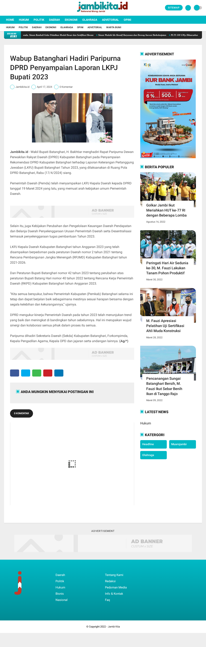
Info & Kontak (114, 593)
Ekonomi (71, 19)
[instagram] (16, 8)
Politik (39, 19)
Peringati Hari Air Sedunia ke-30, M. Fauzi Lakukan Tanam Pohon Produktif (167, 268)
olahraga (148, 455)
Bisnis (60, 593)
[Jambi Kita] (103, 13)
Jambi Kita (114, 626)
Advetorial (110, 19)
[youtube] (21, 8)
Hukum (24, 19)
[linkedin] (58, 373)
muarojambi (179, 444)
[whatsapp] (36, 373)
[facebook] (5, 8)
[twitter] (10, 8)
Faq (107, 600)
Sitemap (174, 7)
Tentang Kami (114, 575)
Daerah (54, 19)
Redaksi (110, 581)
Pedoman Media (116, 587)
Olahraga (89, 19)
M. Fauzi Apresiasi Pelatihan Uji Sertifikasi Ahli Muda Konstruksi (165, 326)
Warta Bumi (113, 27)
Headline (148, 444)
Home (10, 19)
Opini (127, 19)
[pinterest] (47, 373)
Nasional (62, 600)
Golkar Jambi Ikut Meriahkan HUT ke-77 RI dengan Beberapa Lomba (166, 210)
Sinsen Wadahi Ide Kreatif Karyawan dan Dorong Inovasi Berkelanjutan (121, 35)
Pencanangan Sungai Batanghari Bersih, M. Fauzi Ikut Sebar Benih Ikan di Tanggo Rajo (164, 386)
